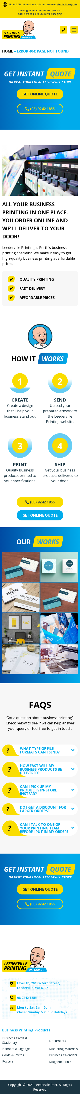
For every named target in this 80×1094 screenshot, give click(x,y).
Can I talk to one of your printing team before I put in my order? (44, 828)
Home (7, 51)
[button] (74, 30)
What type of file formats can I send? (40, 750)
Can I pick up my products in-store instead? (38, 790)
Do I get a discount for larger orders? (43, 809)
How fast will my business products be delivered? (41, 769)
